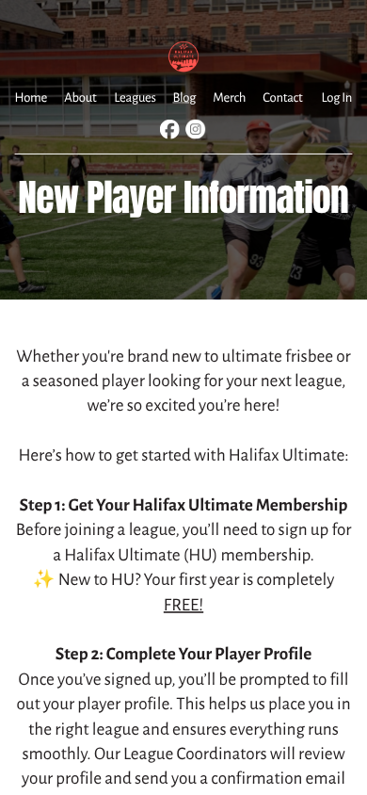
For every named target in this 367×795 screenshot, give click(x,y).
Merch (229, 97)
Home (30, 97)
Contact (282, 97)
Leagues (134, 97)
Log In (336, 97)
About (80, 97)
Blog (184, 97)
